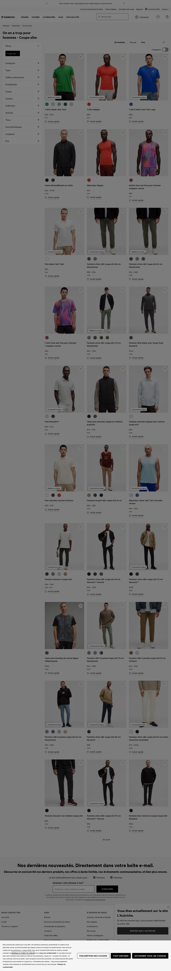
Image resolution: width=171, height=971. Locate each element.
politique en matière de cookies (23, 953)
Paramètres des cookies (93, 955)
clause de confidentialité (47, 953)
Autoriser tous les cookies (150, 955)
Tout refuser (120, 955)
